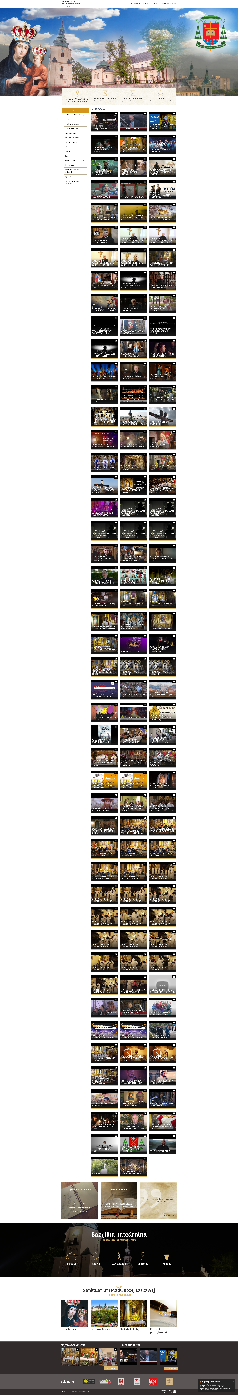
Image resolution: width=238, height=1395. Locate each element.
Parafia (67, 119)
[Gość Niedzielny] (153, 1381)
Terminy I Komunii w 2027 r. (74, 160)
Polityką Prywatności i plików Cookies (215, 1385)
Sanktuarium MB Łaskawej (74, 115)
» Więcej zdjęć (111, 1368)
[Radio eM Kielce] (137, 1381)
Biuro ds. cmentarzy (71, 142)
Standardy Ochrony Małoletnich (71, 171)
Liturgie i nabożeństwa (168, 3)
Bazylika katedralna (71, 124)
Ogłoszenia (146, 3)
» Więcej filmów (171, 1369)
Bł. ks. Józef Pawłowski (73, 128)
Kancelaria (155, 3)
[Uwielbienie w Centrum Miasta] (89, 1381)
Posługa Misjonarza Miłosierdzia (71, 182)
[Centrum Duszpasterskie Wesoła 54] (105, 1381)
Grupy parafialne (70, 133)
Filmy (66, 156)
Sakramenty (68, 147)
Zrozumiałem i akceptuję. (211, 1389)
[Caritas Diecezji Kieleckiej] (121, 1381)
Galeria (67, 151)
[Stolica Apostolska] (169, 1381)
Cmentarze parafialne (72, 138)
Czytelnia (68, 177)
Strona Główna (135, 3)
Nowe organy (69, 165)
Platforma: (166, 1390)
